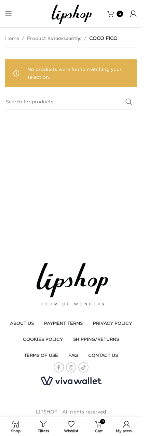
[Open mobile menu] (8, 13)
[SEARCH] (129, 102)
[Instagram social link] (71, 367)
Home (12, 38)
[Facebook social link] (59, 367)
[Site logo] (71, 13)
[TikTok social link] (83, 367)
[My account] (133, 13)
